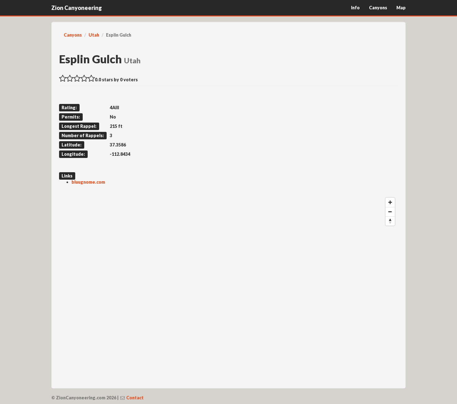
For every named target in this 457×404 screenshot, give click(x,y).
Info (355, 7)
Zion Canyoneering (76, 7)
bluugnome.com (88, 182)
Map (401, 7)
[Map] (228, 288)
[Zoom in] (390, 202)
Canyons (378, 7)
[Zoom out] (390, 211)
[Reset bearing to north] (390, 221)
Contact (135, 397)
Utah (94, 35)
